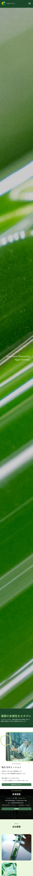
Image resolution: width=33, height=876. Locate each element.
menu (29, 3)
